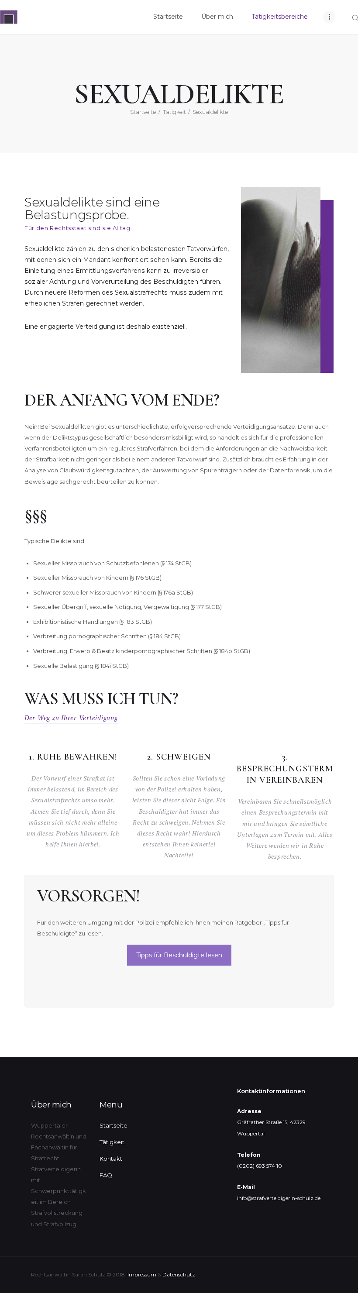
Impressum (141, 1274)
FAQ (106, 1175)
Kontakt (111, 1158)
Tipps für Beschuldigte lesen (179, 955)
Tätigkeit (174, 111)
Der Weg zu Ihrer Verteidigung (71, 718)
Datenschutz (178, 1274)
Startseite (143, 111)
